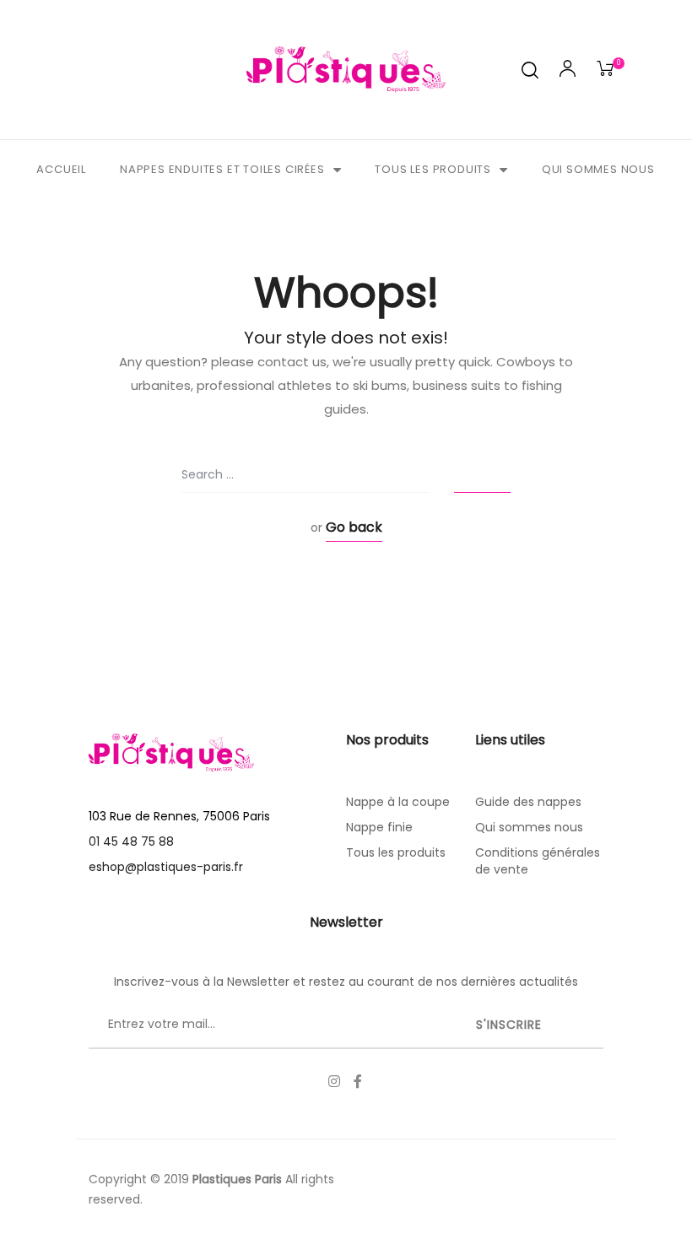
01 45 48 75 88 (131, 841)
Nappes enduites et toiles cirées (222, 169)
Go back (354, 527)
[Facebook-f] (358, 1081)
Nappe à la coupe (398, 801)
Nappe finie (379, 827)
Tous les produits (433, 169)
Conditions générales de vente (537, 861)
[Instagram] (334, 1081)
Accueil (61, 169)
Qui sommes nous (598, 169)
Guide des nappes (528, 801)
